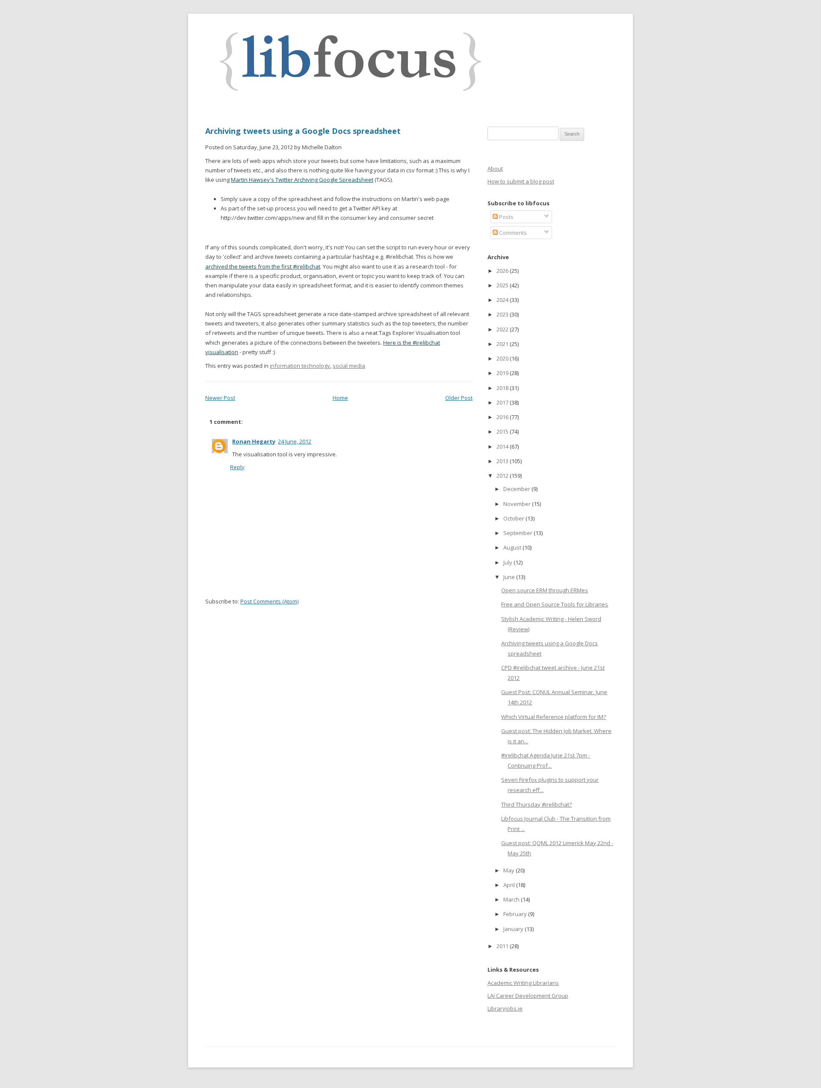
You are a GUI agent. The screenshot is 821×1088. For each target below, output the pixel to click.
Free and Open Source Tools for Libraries (554, 604)
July (508, 562)
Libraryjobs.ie (505, 1008)
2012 (503, 475)
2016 (503, 417)
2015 (503, 431)
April (509, 885)
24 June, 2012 (294, 441)
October (514, 518)
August (513, 547)
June (509, 577)
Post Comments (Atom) (269, 601)
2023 (503, 314)
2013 (503, 461)
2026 (503, 271)
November (517, 504)
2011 (503, 946)
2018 (503, 388)
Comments (512, 233)
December (517, 489)
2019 (503, 373)
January (514, 929)
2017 (503, 402)
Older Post (459, 398)
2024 (503, 300)
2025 (503, 285)
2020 (503, 358)
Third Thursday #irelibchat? (536, 804)
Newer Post (220, 398)
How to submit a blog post (520, 181)
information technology (300, 366)
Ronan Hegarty (253, 441)
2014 (503, 446)
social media (349, 366)
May (509, 870)
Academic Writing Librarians (523, 983)
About (495, 168)
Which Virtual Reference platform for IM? (553, 717)
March (512, 899)
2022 (503, 329)
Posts (506, 217)
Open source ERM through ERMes (544, 590)
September (518, 533)
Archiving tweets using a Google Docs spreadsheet (303, 131)
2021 (503, 344)
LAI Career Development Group (527, 995)
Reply (237, 467)
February (515, 914)
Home (340, 398)
